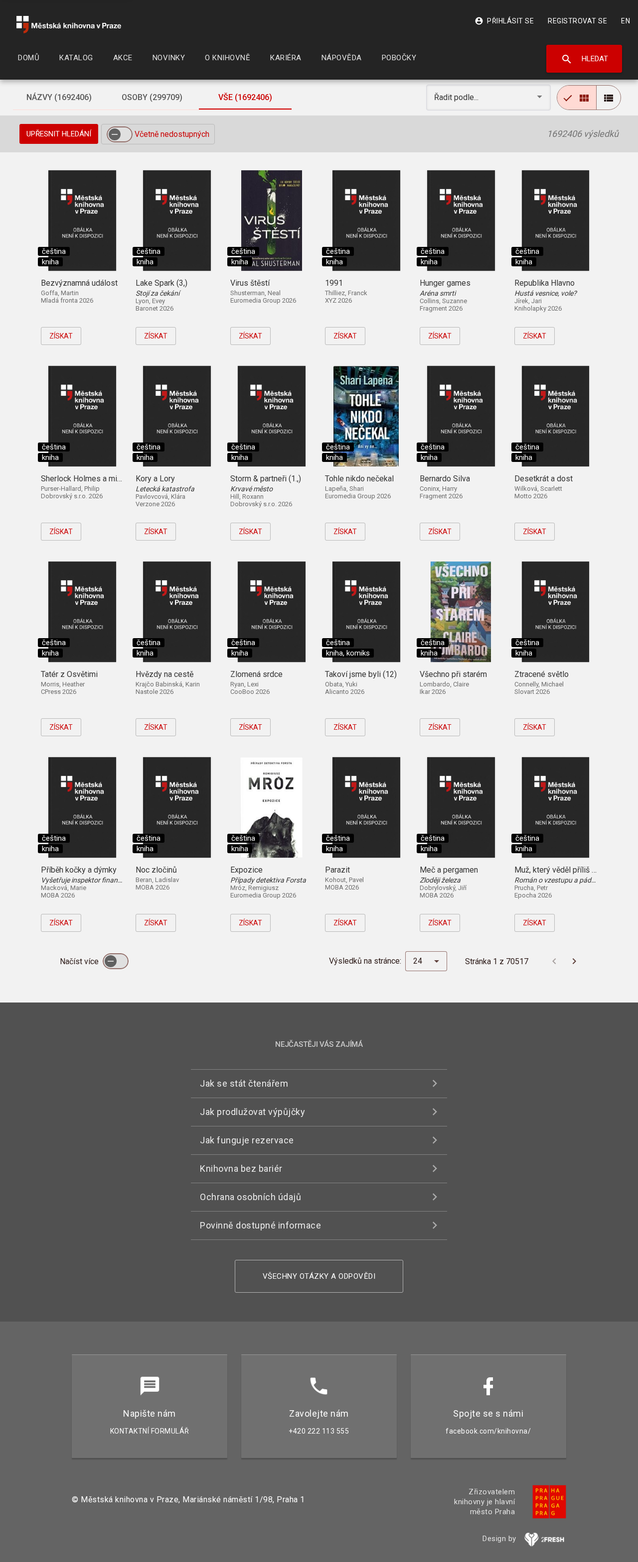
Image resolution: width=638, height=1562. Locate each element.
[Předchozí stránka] (554, 961)
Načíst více (80, 961)
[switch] (120, 134)
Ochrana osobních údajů (250, 1197)
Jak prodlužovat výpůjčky (252, 1112)
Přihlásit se (504, 20)
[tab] (59, 98)
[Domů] (69, 24)
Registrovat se (577, 21)
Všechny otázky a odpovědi (319, 1276)
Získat (61, 336)
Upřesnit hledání (58, 133)
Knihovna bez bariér (241, 1168)
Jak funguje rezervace (247, 1140)
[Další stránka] (574, 961)
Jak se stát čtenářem (244, 1083)
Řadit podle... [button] (457, 97)
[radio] (576, 98)
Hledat (584, 59)
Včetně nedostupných (172, 134)
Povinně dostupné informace (260, 1225)
